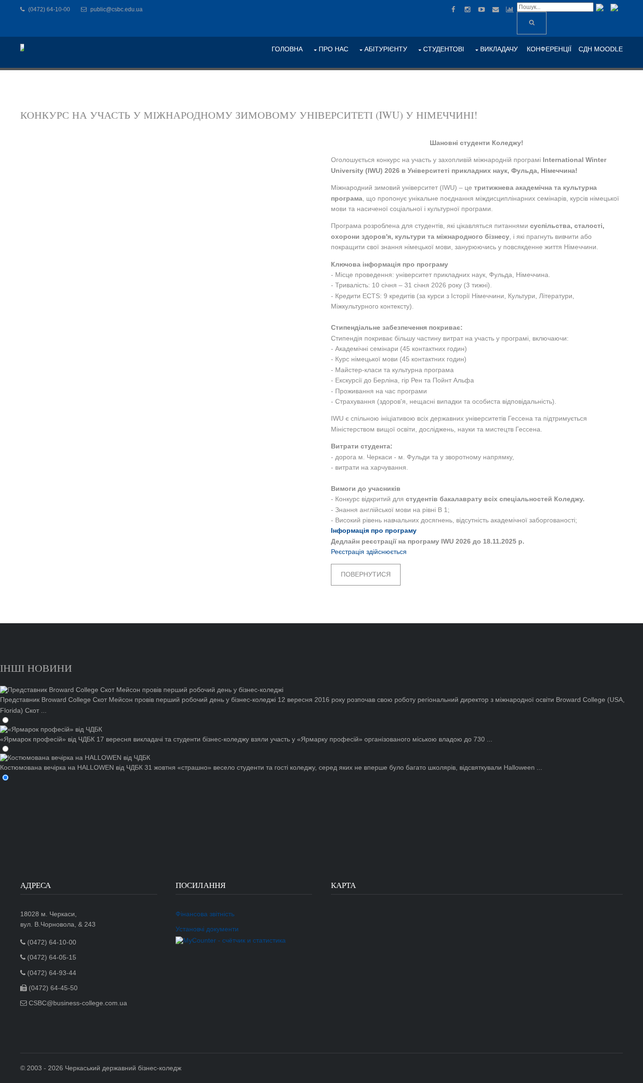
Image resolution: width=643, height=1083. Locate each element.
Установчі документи (207, 929)
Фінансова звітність (205, 914)
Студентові (443, 49)
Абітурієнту (385, 49)
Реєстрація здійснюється (369, 551)
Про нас (333, 49)
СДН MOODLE (601, 49)
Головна (287, 49)
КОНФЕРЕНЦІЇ (549, 49)
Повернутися (366, 574)
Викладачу (499, 49)
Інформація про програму (374, 530)
